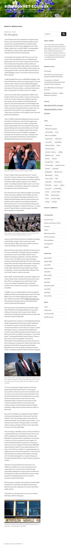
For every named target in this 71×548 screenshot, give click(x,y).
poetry (56, 185)
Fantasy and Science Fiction (52, 223)
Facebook (47, 113)
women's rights (55, 198)
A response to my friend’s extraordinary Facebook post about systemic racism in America (54, 82)
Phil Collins (48, 185)
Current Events (48, 219)
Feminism (47, 226)
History (46, 230)
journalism (56, 168)
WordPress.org (48, 317)
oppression (48, 182)
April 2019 (47, 272)
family (58, 155)
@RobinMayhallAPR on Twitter (53, 109)
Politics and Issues (49, 237)
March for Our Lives (32, 299)
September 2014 (49, 285)
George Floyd (49, 162)
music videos (49, 178)
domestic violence (50, 152)
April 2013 (47, 292)
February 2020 (48, 268)
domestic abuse (50, 148)
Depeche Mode (49, 145)
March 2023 (48, 258)
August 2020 (48, 261)
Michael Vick (58, 172)
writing (47, 202)
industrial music (60, 165)
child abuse (58, 138)
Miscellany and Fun (49, 233)
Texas (47, 198)
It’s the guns (11, 34)
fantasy (47, 158)
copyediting (57, 142)
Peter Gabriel (58, 182)
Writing (46, 247)
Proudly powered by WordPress (13, 543)
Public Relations (49, 240)
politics (62, 185)
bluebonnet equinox (26, 6)
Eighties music (49, 155)
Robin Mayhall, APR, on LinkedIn (53, 105)
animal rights (49, 132)
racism (47, 192)
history (57, 162)
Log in (46, 307)
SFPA (47, 195)
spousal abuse (55, 195)
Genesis (54, 158)
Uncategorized (48, 244)
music (56, 175)
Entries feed (47, 310)
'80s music (48, 125)
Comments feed (49, 313)
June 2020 (47, 265)
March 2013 (47, 296)
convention (48, 142)
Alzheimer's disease (51, 129)
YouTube (54, 202)
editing (60, 152)
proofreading (57, 188)
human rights (49, 165)
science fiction (56, 192)
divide (58, 145)
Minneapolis (48, 175)
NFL (56, 178)
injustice (47, 168)
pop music (48, 188)
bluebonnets (49, 138)
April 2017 (47, 282)
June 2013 (47, 289)
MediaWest (48, 172)
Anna (56, 132)
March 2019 (47, 275)
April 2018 (47, 278)
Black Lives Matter (50, 135)
